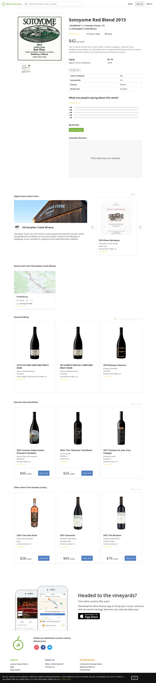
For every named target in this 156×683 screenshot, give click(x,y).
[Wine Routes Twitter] (49, 647)
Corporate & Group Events (91, 664)
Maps (130, 4)
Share (109, 34)
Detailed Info (74, 70)
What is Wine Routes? (54, 664)
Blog (12, 667)
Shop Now (44, 473)
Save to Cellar (94, 34)
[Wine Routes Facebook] (43, 647)
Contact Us (50, 667)
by (83, 29)
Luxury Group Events (19, 664)
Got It (134, 678)
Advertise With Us (87, 667)
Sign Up (139, 4)
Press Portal (85, 670)
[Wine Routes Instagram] (36, 647)
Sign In (149, 4)
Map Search (15, 670)
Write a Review (76, 130)
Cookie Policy (65, 679)
